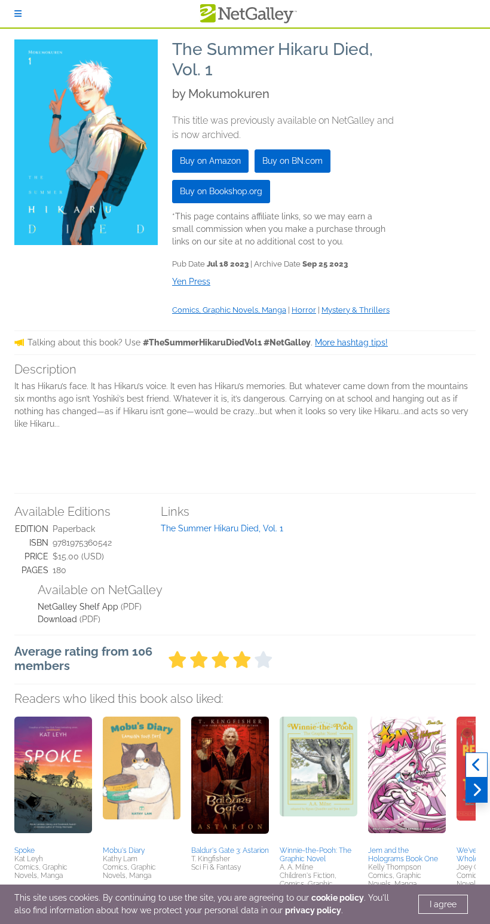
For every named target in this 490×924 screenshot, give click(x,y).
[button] (53, 779)
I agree (443, 904)
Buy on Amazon (210, 161)
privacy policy (313, 910)
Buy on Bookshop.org (221, 191)
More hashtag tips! (351, 342)
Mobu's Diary (124, 850)
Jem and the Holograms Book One (403, 854)
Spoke (24, 850)
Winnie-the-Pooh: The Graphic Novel (315, 854)
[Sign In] (18, 13)
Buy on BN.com (292, 161)
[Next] (477, 790)
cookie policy (337, 897)
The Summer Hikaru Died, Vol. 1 (222, 528)
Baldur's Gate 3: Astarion (230, 850)
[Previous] (477, 765)
